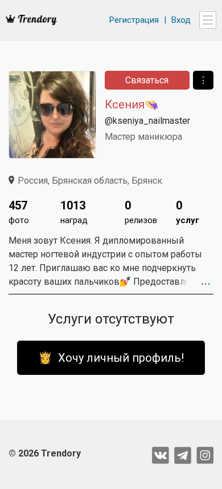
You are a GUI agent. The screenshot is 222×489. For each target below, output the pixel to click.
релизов (141, 212)
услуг (187, 212)
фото (19, 212)
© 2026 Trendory (45, 453)
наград (74, 212)
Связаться (146, 80)
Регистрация (134, 20)
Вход (181, 20)
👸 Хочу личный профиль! (111, 358)
